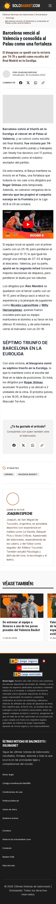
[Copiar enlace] (43, 83)
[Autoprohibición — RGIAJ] (43, 661)
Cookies (6, 830)
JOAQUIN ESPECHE (27, 72)
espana (9, 474)
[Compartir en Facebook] (21, 83)
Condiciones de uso (12, 792)
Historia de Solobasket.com (16, 839)
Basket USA (8, 857)
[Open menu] (50, 5)
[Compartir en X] (28, 83)
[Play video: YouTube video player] (28, 224)
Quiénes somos (10, 818)
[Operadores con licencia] (28, 674)
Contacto (7, 848)
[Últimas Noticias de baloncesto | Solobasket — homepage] (21, 5)
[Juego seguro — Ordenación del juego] (24, 661)
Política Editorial (10, 801)
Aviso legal (8, 774)
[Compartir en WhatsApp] (36, 83)
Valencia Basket (27, 474)
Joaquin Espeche (19, 513)
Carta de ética (9, 809)
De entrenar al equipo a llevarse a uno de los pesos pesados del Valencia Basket (21, 626)
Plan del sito (8, 865)
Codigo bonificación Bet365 (16, 783)
